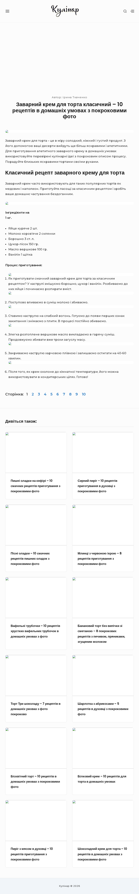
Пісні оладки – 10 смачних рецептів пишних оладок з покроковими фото (30, 558)
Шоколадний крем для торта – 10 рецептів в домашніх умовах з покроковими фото (102, 854)
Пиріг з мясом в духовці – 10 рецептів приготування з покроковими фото (32, 854)
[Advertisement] (69, 58)
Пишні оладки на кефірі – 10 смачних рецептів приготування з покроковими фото (35, 486)
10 (84, 394)
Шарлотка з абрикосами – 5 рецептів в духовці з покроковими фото (103, 709)
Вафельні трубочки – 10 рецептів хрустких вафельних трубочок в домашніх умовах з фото (35, 631)
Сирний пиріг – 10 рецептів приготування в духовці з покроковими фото (97, 486)
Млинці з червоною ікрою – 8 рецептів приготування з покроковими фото (100, 558)
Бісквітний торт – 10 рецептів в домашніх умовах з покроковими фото (35, 781)
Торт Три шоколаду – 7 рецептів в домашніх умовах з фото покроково (35, 709)
